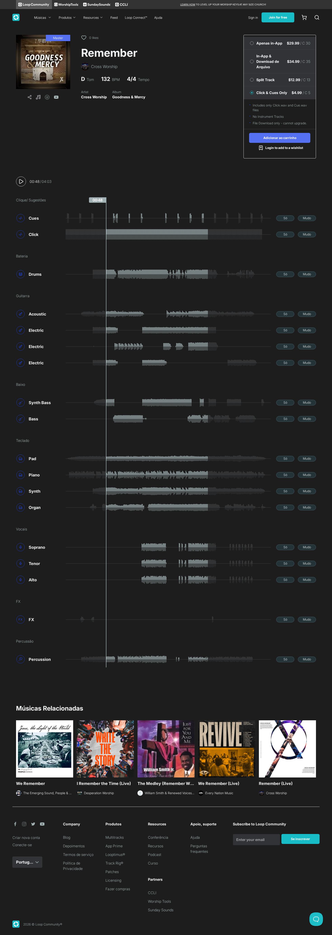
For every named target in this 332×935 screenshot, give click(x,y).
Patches (112, 871)
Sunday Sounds (160, 910)
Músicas (40, 17)
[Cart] (304, 17)
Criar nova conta (26, 837)
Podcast (154, 854)
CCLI (152, 892)
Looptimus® (115, 854)
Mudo (307, 218)
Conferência (158, 837)
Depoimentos (74, 846)
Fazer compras (117, 889)
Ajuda (158, 17)
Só (285, 218)
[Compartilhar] (29, 97)
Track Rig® (114, 863)
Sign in (253, 17)
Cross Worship (94, 97)
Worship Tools (159, 901)
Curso (153, 863)
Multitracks (114, 837)
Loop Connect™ (136, 17)
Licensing (113, 880)
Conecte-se (22, 845)
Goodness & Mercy (128, 97)
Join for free (278, 17)
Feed (114, 17)
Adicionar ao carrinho (279, 138)
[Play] (21, 181)
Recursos (155, 846)
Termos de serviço (78, 854)
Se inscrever (300, 839)
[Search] (317, 17)
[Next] (313, 748)
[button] (43, 62)
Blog (66, 837)
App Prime (114, 846)
